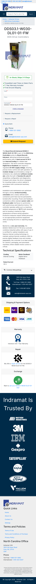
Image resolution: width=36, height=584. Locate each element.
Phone (5, 97)
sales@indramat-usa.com (18, 137)
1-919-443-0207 (16, 1)
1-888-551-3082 (6, 1)
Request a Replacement (12, 113)
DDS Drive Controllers (12, 21)
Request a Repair (10, 119)
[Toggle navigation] (3, 14)
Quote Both (8, 124)
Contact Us (8, 519)
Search (31, 14)
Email (5, 91)
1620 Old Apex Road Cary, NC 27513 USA (10, 549)
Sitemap (7, 523)
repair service (15, 363)
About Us (8, 516)
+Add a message (18, 109)
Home (5, 19)
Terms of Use (9, 530)
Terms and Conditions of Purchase (16, 534)
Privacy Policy (9, 537)
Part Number (7, 103)
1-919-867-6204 (24, 288)
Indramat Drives (14, 19)
